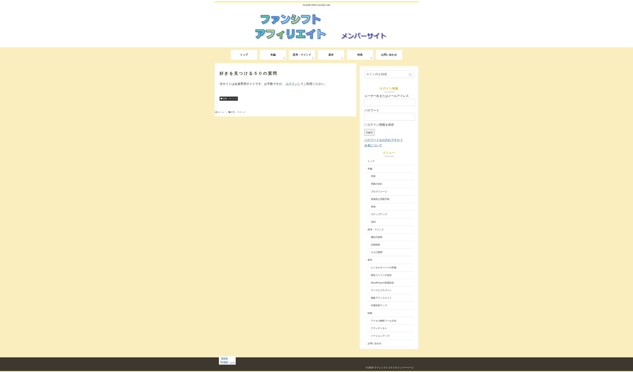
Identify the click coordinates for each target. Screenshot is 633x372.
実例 (373, 206)
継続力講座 (376, 237)
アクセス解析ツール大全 (383, 320)
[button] (410, 75)
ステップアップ (379, 214)
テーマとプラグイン (381, 290)
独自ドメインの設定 (381, 275)
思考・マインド (230, 98)
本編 (370, 168)
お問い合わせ (374, 343)
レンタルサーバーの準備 (383, 267)
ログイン (292, 84)
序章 (373, 176)
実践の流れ (376, 183)
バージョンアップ (380, 335)
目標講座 (375, 244)
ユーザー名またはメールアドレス (386, 96)
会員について (373, 145)
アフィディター (379, 328)
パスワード (371, 110)
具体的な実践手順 (380, 199)
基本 (370, 259)
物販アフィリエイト (381, 297)
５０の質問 (376, 252)
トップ (371, 161)
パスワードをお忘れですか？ (383, 140)
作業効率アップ (379, 305)
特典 (370, 313)
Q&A (373, 221)
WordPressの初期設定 (382, 282)
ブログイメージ (379, 191)
